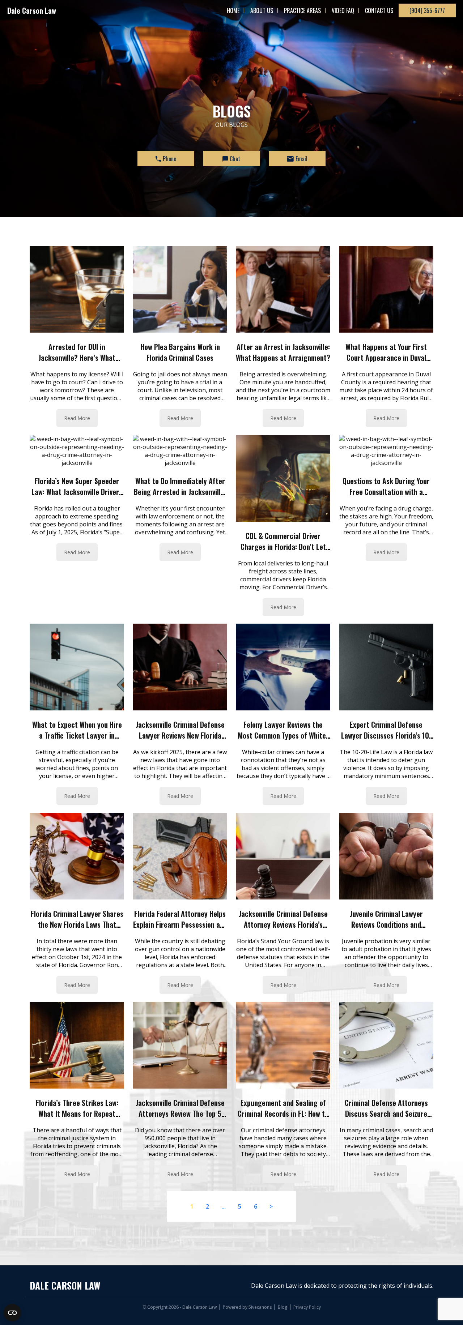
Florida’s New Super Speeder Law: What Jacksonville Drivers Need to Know (76, 491)
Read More (77, 418)
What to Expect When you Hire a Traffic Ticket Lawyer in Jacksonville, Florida (77, 735)
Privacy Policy (307, 1307)
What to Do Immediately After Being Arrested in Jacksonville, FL (180, 491)
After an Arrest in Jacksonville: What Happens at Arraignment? (283, 352)
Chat (235, 158)
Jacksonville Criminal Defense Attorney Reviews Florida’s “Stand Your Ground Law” (283, 924)
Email (301, 158)
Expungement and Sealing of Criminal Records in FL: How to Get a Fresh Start (283, 1113)
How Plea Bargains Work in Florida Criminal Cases (180, 352)
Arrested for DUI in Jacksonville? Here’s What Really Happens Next (76, 357)
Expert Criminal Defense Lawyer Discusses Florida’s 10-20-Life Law (386, 735)
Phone (169, 158)
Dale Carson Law (31, 10)
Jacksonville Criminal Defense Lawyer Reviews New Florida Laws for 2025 (180, 735)
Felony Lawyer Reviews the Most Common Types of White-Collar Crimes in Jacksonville (283, 735)
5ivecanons (260, 1307)
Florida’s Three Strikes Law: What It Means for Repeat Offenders (77, 1113)
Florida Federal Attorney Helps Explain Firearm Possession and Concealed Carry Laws (180, 924)
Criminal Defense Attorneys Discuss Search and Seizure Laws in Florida (386, 1113)
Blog (282, 1307)
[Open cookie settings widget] (12, 1312)
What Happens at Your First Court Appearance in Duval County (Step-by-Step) (386, 357)
